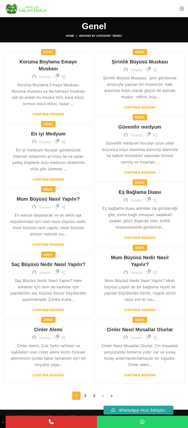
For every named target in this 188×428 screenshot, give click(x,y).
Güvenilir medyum (139, 127)
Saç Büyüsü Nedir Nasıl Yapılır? (48, 264)
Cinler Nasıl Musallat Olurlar (140, 329)
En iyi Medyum (48, 133)
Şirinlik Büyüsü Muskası (140, 61)
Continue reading (48, 114)
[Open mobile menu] (182, 8)
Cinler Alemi (48, 329)
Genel (48, 52)
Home (70, 35)
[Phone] (51, 422)
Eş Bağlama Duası (140, 192)
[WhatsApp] (142, 422)
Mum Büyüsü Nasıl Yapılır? (48, 199)
